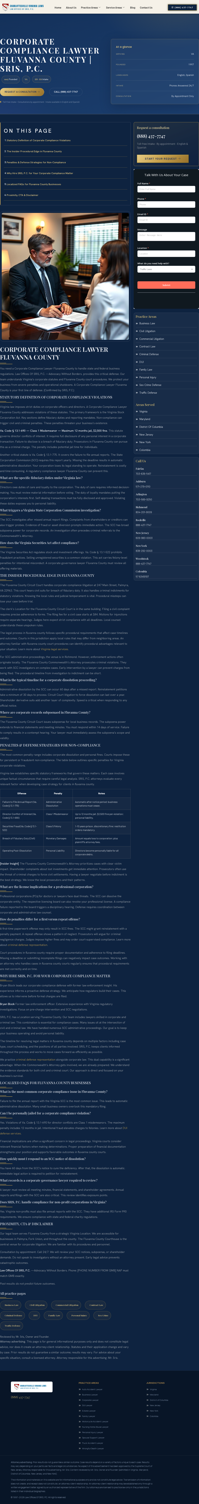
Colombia (141, 571)
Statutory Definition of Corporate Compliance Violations (39, 140)
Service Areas (114, 7)
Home (58, 7)
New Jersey (142, 533)
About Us (71, 7)
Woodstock (142, 558)
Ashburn (141, 481)
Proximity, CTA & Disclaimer (22, 195)
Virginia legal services (54, 649)
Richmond (141, 507)
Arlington (141, 494)
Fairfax (140, 468)
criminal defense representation (27, 945)
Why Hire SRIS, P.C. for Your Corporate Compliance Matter (40, 173)
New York (141, 545)
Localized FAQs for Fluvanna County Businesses (34, 184)
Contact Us (146, 7)
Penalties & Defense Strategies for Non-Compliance (36, 162)
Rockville (141, 520)
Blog (132, 7)
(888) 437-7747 (151, 136)
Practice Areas (89, 7)
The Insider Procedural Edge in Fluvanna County (34, 151)
